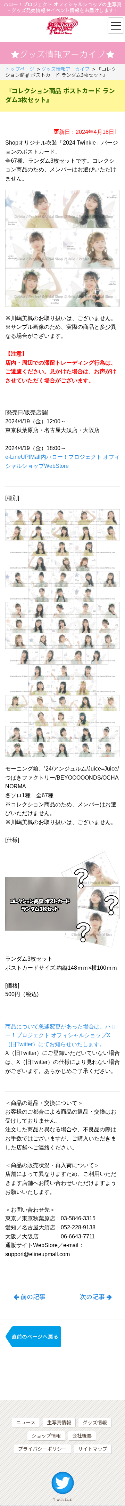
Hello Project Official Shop (63, 25)
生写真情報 (59, 1422)
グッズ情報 (95, 1422)
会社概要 (82, 1436)
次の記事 (92, 1297)
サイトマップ (92, 1449)
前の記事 (32, 1297)
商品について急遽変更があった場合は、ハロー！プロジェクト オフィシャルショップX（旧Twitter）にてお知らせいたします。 (60, 1035)
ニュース (25, 1422)
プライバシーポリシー (42, 1449)
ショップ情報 (46, 1436)
